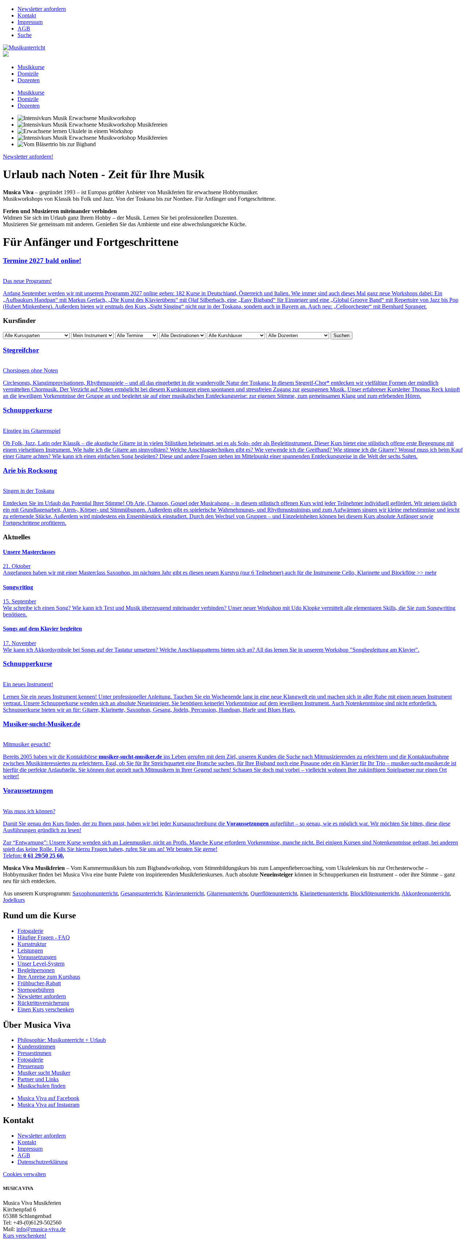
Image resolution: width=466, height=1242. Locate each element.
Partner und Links (38, 1079)
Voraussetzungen (36, 957)
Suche (24, 35)
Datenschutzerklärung (42, 1162)
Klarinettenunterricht (323, 893)
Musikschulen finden (41, 1086)
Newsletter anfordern (41, 9)
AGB (23, 28)
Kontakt (26, 15)
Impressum (30, 22)
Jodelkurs (14, 900)
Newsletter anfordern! (28, 156)
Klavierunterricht (184, 893)
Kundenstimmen (36, 1046)
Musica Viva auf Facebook (48, 1098)
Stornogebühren (35, 990)
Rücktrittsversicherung (43, 1003)
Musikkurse (30, 67)
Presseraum (30, 1066)
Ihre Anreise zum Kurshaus (48, 977)
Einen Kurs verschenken (45, 1009)
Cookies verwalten (24, 1174)
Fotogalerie (30, 931)
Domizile (28, 74)
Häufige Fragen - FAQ (43, 937)
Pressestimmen (34, 1053)
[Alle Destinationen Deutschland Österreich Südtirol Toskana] (183, 335)
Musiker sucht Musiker (43, 1073)
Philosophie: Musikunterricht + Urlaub (61, 1040)
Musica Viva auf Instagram (48, 1105)
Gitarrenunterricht (227, 893)
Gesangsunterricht (141, 893)
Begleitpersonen (36, 970)
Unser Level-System (40, 964)
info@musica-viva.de (41, 1229)
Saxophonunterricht (95, 893)
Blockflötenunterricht (374, 893)
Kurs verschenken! (24, 1236)
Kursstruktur (31, 944)
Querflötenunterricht (273, 893)
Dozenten (28, 80)
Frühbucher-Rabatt (39, 983)
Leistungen (30, 950)
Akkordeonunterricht (426, 893)
